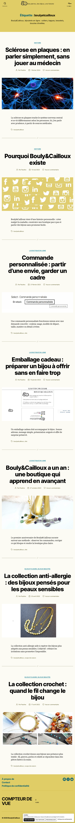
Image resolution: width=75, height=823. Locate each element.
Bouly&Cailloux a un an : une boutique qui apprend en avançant (37, 474)
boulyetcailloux (19, 130)
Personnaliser (51, 820)
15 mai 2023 (35, 170)
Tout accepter (29, 820)
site (26, 333)
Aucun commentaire (52, 70)
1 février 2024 (35, 70)
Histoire (37, 43)
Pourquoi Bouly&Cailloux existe (37, 159)
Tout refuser (40, 820)
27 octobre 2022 (35, 488)
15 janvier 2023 (35, 380)
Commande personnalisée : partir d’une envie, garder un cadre (37, 267)
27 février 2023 (35, 284)
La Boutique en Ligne (37, 250)
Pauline (23, 70)
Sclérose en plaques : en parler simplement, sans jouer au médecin (37, 56)
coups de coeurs (30, 658)
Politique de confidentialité (15, 786)
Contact (6, 782)
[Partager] (69, 3)
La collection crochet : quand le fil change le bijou (38, 691)
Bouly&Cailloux (14, 818)
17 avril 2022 (35, 704)
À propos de (8, 779)
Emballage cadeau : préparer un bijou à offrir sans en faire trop (37, 366)
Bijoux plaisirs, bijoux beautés (37, 569)
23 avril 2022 (35, 596)
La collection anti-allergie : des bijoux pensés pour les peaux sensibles (37, 582)
